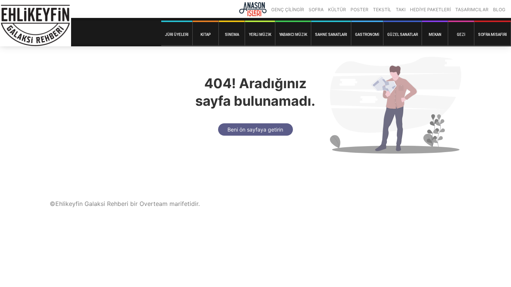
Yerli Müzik (260, 35)
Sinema (232, 35)
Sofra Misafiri (492, 35)
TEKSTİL (382, 9)
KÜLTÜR (337, 9)
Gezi (461, 35)
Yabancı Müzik (293, 35)
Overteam (154, 203)
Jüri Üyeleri (177, 35)
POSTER (359, 9)
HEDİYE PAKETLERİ (430, 9)
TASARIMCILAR (472, 9)
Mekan (435, 35)
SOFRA (316, 9)
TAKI (401, 9)
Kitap (206, 35)
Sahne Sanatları (331, 35)
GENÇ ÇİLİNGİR (287, 9)
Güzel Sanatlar (402, 35)
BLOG (499, 9)
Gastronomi (367, 35)
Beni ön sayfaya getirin (255, 129)
